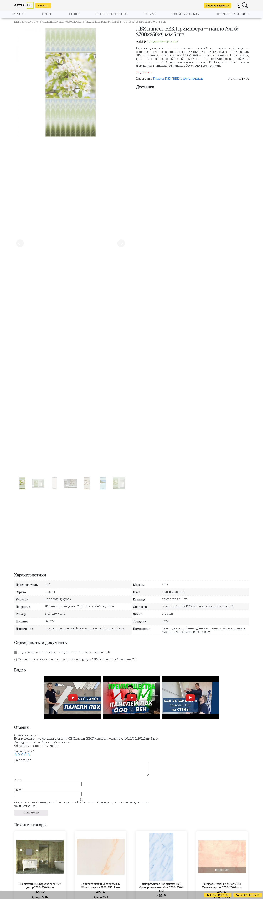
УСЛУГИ (150, 14)
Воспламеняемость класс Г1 (213, 606)
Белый (166, 591)
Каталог (43, 5)
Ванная (191, 628)
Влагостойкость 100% (177, 606)
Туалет (205, 632)
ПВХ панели (33, 21)
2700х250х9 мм (55, 613)
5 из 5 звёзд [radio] (28, 754)
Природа (65, 599)
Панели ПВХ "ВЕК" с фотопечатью (63, 21)
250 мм (49, 621)
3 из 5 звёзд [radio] (22, 754)
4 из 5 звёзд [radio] (25, 754)
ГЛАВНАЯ (19, 14)
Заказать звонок (217, 5)
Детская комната (209, 628)
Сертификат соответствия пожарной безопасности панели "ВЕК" (64, 652)
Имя (17, 780)
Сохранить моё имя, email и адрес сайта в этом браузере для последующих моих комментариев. (81, 804)
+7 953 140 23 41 (219, 895)
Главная (19, 21)
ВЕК (47, 584)
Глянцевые (68, 606)
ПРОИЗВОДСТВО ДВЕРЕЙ (112, 14)
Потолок (108, 628)
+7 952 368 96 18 (249, 895)
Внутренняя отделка (59, 628)
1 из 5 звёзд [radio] (15, 754)
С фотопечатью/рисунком (95, 606)
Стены (120, 628)
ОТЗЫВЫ (74, 14)
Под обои (51, 599)
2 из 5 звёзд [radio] (19, 754)
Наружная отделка (88, 628)
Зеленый (178, 591)
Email (18, 790)
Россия (50, 591)
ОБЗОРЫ (47, 14)
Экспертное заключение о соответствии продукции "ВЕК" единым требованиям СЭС (77, 659)
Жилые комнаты (234, 628)
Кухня (166, 632)
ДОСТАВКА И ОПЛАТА (185, 14)
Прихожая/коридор (185, 632)
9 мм (165, 621)
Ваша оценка (24, 751)
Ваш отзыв (22, 760)
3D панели (52, 606)
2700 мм (167, 613)
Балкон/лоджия (173, 628)
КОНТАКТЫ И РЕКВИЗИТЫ (232, 14)
